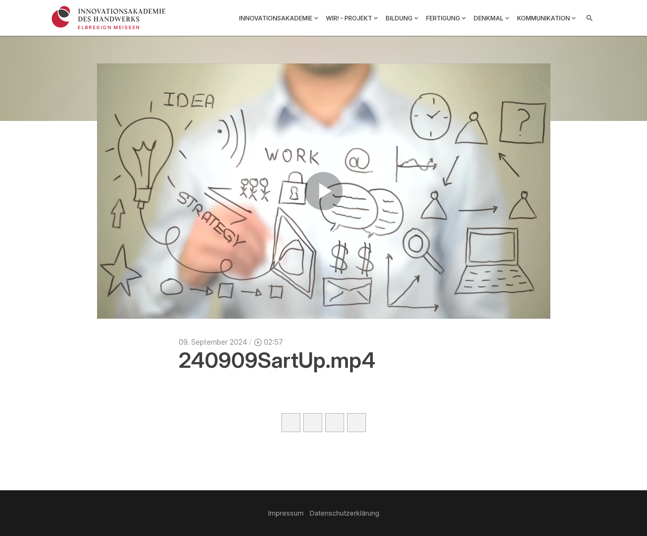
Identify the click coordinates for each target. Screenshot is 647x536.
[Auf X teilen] (312, 422)
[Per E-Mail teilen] (356, 422)
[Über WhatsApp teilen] (334, 422)
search (589, 18)
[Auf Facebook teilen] (290, 422)
